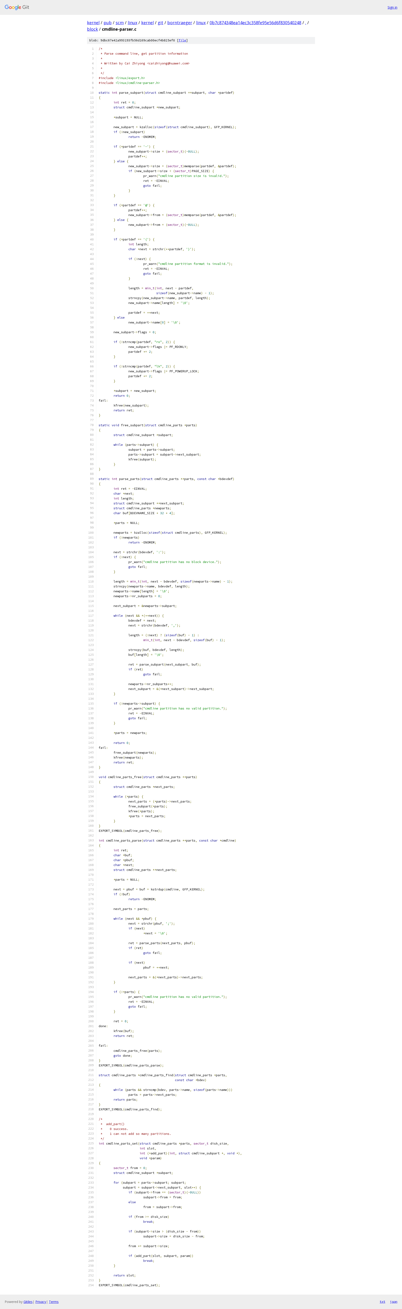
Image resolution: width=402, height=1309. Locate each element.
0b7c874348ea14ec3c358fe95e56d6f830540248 (255, 22)
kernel (93, 22)
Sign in (392, 7)
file (182, 40)
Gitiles (28, 1301)
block (92, 29)
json (393, 1301)
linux (132, 22)
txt (382, 1301)
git (160, 22)
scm (120, 22)
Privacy (40, 1301)
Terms (54, 1301)
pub (108, 22)
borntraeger (179, 22)
